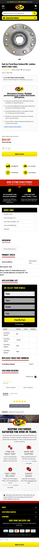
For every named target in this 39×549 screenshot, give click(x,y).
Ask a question (27, 70)
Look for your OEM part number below (9, 199)
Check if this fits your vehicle (12, 126)
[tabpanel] (19, 39)
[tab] (11, 387)
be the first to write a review (19, 406)
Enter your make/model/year (29, 199)
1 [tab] (19, 59)
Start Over (20, 324)
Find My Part (19, 320)
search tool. (9, 202)
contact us (32, 481)
